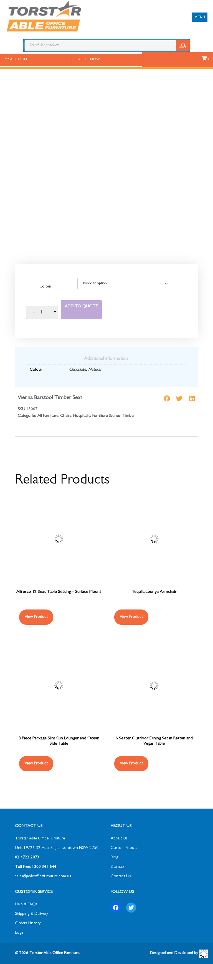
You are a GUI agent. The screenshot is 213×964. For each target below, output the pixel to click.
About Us (119, 839)
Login (19, 933)
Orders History (27, 923)
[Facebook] (116, 908)
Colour (45, 287)
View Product (36, 617)
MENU (199, 17)
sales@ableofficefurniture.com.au (43, 876)
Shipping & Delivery (31, 914)
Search (183, 45)
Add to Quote (81, 306)
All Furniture (47, 416)
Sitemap (117, 867)
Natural (94, 370)
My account (16, 59)
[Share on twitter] (179, 398)
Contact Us (121, 876)
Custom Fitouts (124, 848)
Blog (114, 858)
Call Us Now (87, 59)
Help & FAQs (26, 905)
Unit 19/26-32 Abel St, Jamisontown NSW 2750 (56, 848)
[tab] (106, 359)
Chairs (65, 416)
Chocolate (77, 370)
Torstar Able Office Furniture (40, 839)
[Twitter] (131, 908)
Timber (128, 416)
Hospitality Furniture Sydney (96, 416)
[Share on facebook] (167, 398)
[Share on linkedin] (192, 398)
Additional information (106, 358)
